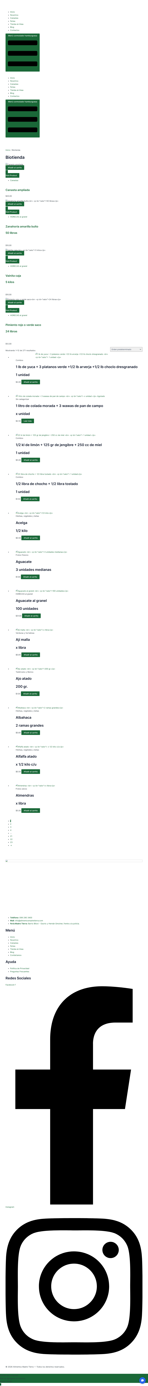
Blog (12, 27)
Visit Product (11, 175)
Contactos (14, 30)
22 (11, 839)
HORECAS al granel (18, 217)
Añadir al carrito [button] (15, 167)
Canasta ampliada (18, 190)
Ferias (12, 21)
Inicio (12, 12)
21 (11, 836)
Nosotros (14, 15)
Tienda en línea (16, 24)
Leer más (28, 421)
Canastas (14, 18)
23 (11, 842)
